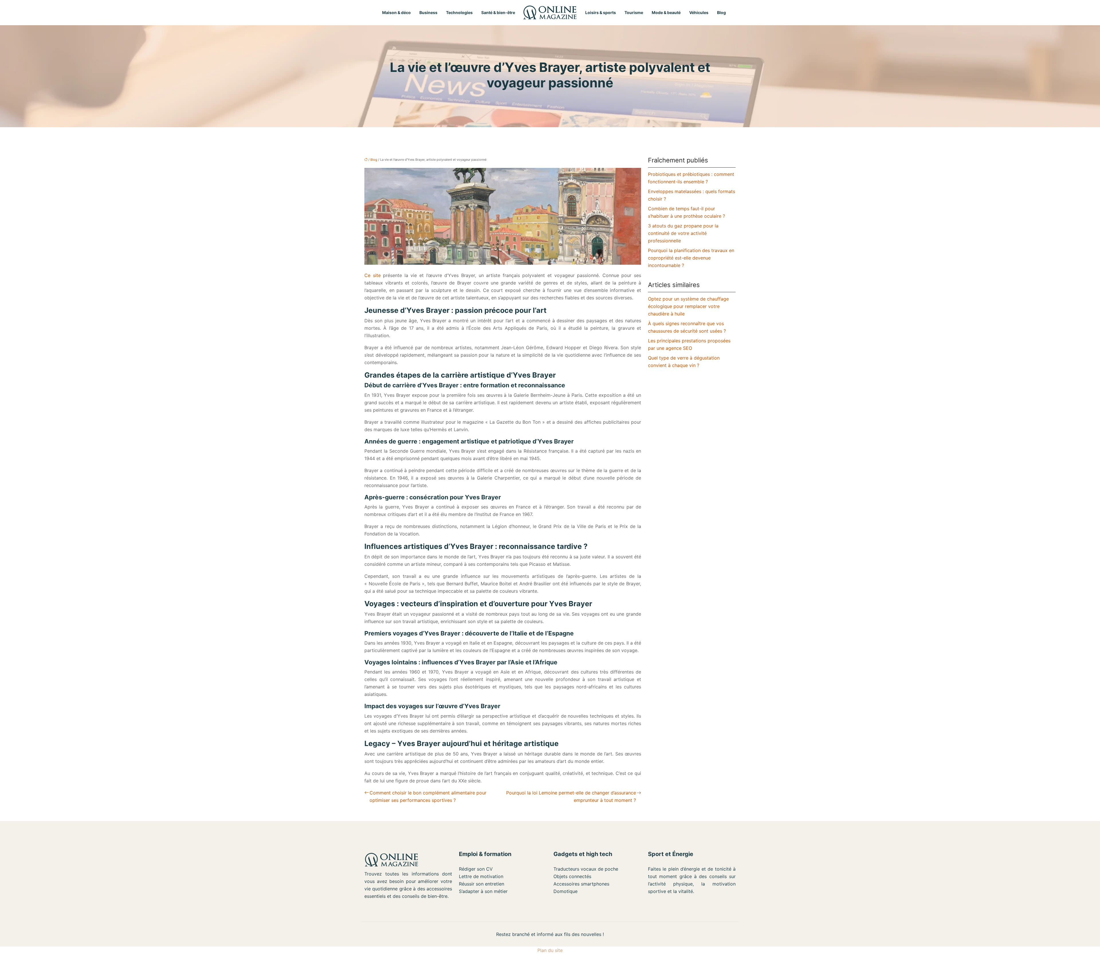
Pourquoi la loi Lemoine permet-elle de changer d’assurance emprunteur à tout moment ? (571, 796)
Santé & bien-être (498, 12)
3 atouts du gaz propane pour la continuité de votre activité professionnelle (683, 233)
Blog (721, 12)
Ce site (372, 275)
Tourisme (633, 12)
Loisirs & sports (600, 12)
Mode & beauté (666, 12)
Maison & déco (396, 12)
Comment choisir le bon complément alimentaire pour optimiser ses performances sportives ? (428, 796)
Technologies (459, 12)
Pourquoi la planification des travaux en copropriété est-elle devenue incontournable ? (691, 258)
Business (428, 12)
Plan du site (550, 950)
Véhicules (698, 12)
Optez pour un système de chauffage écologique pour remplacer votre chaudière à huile (688, 306)
